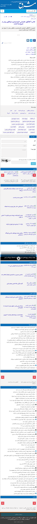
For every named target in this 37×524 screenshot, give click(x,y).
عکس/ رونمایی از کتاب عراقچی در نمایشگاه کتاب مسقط (22, 77)
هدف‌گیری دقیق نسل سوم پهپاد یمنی (27, 474)
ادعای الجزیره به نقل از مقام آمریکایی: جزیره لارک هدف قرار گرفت (21, 342)
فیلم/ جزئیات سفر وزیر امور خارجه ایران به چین (24, 102)
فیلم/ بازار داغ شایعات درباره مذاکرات (26, 79)
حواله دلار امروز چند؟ (30, 250)
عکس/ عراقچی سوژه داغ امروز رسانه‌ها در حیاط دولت (22, 98)
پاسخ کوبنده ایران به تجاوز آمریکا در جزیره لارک (25, 367)
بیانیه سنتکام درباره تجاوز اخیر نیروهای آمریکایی (25, 344)
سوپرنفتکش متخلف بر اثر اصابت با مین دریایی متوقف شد (22, 485)
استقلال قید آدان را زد (30, 447)
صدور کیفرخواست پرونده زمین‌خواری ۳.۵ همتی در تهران (12, 216)
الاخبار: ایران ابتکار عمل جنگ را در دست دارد (25, 390)
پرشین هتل (21, 127)
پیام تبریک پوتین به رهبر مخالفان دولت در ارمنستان (24, 392)
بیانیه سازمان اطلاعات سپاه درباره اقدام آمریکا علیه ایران (23, 338)
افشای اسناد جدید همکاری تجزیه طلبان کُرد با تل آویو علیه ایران (21, 476)
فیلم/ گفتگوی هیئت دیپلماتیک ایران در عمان (24, 75)
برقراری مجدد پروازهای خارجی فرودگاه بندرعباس (14, 234)
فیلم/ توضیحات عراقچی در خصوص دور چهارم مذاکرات (22, 92)
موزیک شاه (24, 119)
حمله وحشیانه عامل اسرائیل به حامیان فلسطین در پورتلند (23, 359)
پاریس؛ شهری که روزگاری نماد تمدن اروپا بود (25, 453)
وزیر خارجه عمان (31, 113)
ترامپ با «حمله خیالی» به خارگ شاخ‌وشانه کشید (24, 491)
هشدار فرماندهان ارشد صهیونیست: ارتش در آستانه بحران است (21, 449)
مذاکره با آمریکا (15, 113)
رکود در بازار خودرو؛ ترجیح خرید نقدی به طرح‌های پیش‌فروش (11, 180)
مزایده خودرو (32, 129)
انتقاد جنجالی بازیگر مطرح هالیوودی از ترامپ (25, 365)
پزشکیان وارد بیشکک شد (29, 466)
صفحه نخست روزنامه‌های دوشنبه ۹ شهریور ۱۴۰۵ (13, 316)
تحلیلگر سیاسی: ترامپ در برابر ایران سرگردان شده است (23, 428)
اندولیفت (32, 132)
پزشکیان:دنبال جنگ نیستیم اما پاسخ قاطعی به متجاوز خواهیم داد (21, 340)
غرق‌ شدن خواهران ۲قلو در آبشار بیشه (26, 336)
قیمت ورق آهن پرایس (10, 129)
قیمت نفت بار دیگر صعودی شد (28, 363)
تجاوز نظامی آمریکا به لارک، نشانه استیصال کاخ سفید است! (22, 400)
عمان (11, 110)
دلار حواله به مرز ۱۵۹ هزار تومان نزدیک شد (26, 246)
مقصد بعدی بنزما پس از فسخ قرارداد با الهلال (25, 398)
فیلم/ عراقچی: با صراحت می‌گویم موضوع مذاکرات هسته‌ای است (20, 68)
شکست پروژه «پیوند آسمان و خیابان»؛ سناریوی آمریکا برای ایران (21, 451)
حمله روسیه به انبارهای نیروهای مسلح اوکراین (25, 417)
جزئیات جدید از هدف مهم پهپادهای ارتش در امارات (24, 413)
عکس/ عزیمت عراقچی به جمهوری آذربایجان (24, 88)
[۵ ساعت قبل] (27, 503)
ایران (15, 110)
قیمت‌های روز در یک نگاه (30, 243)
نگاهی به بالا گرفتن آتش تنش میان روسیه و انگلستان (23, 424)
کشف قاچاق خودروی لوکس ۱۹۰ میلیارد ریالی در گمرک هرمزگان (28, 180)
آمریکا (8, 113)
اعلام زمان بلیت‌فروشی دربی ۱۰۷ (15, 266)
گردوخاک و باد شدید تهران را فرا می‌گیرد (28, 382)
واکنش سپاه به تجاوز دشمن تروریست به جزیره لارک (24, 348)
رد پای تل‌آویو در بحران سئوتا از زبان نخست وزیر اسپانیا (23, 396)
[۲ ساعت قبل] (29, 200)
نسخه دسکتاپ (18, 514)
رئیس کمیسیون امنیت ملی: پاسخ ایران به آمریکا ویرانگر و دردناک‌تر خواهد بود (18, 479)
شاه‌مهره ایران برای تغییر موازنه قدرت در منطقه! (25, 329)
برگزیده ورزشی (32, 262)
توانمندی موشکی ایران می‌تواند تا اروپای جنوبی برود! (24, 351)
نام (35, 141)
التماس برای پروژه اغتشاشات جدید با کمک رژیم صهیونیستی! (22, 470)
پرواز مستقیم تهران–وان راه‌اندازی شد (27, 457)
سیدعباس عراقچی (30, 110)
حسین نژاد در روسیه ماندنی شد (28, 415)
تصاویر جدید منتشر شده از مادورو (27, 331)
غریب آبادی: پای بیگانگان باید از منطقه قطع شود (25, 402)
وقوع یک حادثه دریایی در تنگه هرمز (27, 361)
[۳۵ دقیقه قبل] (29, 191)
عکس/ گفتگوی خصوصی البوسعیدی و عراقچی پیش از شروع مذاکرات (18, 23)
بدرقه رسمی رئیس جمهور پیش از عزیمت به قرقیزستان (13, 307)
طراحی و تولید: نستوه (18, 522)
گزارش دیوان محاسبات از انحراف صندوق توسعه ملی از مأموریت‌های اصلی (19, 455)
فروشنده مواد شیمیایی (22, 132)
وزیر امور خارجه (21, 110)
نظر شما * (33, 149)
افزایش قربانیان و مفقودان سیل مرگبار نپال (26, 481)
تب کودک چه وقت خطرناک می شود (10, 508)
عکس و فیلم (30, 11)
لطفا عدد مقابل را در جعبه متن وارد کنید (27, 159)
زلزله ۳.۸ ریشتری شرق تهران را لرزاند (14, 224)
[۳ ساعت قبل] (29, 209)
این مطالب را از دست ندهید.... (29, 185)
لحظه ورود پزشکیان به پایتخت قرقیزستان (26, 443)
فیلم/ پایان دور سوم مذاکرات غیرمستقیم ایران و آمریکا (22, 62)
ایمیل (34, 145)
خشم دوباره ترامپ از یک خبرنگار (28, 445)
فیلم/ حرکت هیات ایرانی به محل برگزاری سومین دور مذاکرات (21, 60)
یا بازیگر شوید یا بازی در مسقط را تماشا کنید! (25, 94)
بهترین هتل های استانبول (29, 121)
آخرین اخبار (33, 387)
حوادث (34, 371)
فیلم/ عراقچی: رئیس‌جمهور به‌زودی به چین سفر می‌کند (22, 96)
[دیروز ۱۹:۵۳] (29, 236)
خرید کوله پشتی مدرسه (8, 132)
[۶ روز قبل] (9, 175)
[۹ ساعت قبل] (9, 503)
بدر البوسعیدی (23, 113)
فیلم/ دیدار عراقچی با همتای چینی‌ (27, 100)
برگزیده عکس (33, 294)
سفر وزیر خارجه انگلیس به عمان (27, 66)
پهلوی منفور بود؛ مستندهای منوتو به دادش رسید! (24, 487)
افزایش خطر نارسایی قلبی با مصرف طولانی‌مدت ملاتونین (27, 508)
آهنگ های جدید (31, 127)
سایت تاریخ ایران (15, 119)
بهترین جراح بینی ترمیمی (17, 124)
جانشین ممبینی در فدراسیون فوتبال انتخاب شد (12, 275)
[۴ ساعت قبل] (18, 258)
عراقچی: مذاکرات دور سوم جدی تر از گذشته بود (24, 90)
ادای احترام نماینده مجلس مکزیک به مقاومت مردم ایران (23, 327)
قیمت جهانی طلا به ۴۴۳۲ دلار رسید (27, 248)
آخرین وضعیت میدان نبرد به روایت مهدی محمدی (24, 493)
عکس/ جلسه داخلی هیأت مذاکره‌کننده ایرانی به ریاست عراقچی (20, 71)
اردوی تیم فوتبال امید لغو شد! (28, 346)
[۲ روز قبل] (27, 175)
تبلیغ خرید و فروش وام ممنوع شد (27, 407)
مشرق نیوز (24, 4)
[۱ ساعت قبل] (29, 268)
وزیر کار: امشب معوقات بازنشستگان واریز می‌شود (13, 190)
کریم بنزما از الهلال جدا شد (29, 357)
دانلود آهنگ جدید (31, 124)
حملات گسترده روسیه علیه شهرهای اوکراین (25, 394)
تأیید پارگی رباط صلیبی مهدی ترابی (15, 284)
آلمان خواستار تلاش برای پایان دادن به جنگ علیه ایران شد (22, 483)
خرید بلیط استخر (22, 129)
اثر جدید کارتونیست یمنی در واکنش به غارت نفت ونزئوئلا (23, 432)
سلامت (34, 497)
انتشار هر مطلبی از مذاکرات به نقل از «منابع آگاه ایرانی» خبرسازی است (19, 73)
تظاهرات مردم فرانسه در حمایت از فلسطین (25, 405)
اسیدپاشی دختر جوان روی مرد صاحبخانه (14, 206)
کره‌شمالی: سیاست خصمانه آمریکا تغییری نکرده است (23, 472)
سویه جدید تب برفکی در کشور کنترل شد (26, 438)
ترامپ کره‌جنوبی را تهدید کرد (29, 421)
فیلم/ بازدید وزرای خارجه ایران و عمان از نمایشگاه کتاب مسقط (21, 83)
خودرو (34, 169)
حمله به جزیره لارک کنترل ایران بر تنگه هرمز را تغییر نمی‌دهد (22, 411)
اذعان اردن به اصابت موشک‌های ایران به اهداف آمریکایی (23, 334)
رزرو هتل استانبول (15, 121)
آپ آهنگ (32, 119)
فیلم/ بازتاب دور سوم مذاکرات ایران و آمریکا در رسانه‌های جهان (21, 85)
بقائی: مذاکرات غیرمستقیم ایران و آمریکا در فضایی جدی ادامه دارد (20, 81)
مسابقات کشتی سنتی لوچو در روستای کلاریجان (14, 298)
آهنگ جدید (13, 127)
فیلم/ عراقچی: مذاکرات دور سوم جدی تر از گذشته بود (22, 64)
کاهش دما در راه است (18, 198)
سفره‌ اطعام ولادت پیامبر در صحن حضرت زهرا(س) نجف (23, 430)
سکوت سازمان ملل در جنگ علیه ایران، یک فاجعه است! (23, 419)
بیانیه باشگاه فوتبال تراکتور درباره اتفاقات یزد (25, 355)
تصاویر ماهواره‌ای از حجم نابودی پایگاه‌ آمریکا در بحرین (23, 353)
